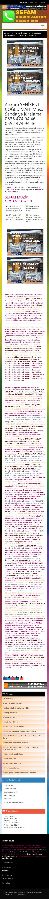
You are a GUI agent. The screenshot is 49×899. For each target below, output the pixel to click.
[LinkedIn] (17, 678)
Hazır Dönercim (9, 795)
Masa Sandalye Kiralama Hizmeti (19, 294)
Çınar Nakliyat (9, 785)
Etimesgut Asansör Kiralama (13, 802)
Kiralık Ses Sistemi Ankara (26, 845)
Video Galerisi (6, 867)
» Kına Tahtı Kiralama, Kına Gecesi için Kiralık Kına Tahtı (22, 737)
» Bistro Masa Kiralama (12, 763)
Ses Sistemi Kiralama (9, 845)
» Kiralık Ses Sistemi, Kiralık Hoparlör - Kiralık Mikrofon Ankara (20, 748)
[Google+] (13, 678)
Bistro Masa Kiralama (35, 854)
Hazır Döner (8, 799)
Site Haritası (6, 883)
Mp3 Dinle (33, 2)
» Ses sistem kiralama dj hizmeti (15, 743)
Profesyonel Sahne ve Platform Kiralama (32, 856)
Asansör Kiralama (10, 789)
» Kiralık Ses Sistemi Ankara (13, 726)
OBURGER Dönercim (11, 792)
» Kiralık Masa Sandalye (12, 768)
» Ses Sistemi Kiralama (11, 722)
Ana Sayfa (23, 2)
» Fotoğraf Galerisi (10, 713)
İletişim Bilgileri (7, 875)
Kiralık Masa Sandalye (10, 856)
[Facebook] (5, 678)
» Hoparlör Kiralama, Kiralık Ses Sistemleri (19, 731)
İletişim (43, 2)
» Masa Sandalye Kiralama (13, 754)
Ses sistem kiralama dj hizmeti (28, 850)
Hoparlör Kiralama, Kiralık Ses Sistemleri (22, 846)
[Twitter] (9, 678)
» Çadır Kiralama (9, 759)
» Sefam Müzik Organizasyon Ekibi (16, 708)
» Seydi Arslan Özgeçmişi (12, 703)
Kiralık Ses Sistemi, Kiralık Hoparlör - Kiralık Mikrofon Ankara (24, 851)
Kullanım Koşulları (8, 878)
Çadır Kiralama (21, 854)
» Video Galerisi (9, 717)
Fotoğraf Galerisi (7, 863)
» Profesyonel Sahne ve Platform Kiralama (19, 772)
